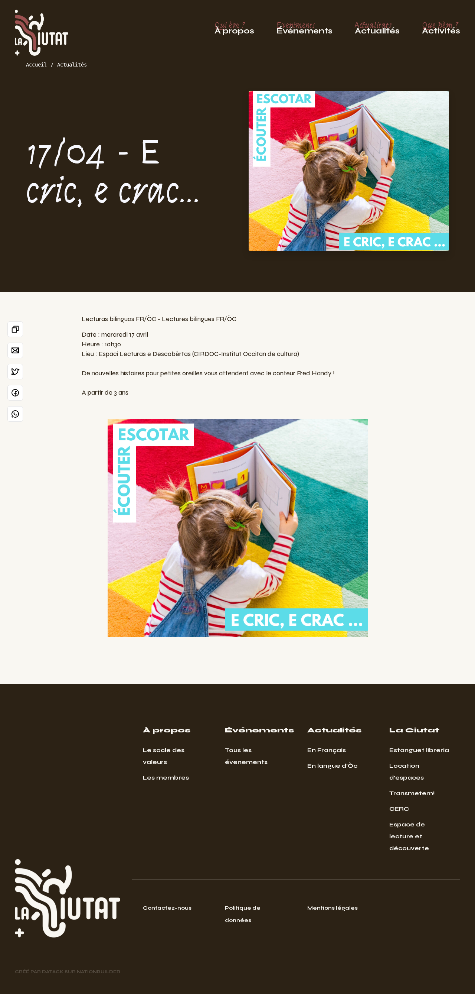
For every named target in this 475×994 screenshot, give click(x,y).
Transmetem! (412, 793)
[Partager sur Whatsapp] (15, 414)
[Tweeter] (15, 371)
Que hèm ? (441, 28)
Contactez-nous (167, 908)
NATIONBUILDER (98, 971)
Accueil (36, 65)
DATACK (52, 971)
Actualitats (377, 28)
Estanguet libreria (419, 750)
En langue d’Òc (332, 765)
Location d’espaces (406, 771)
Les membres (166, 777)
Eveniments (304, 28)
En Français (326, 750)
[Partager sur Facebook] (15, 393)
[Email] (15, 350)
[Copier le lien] (15, 329)
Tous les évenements (246, 756)
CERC (399, 808)
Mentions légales (332, 908)
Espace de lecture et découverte (409, 836)
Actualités (72, 65)
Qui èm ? (234, 28)
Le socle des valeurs (163, 756)
